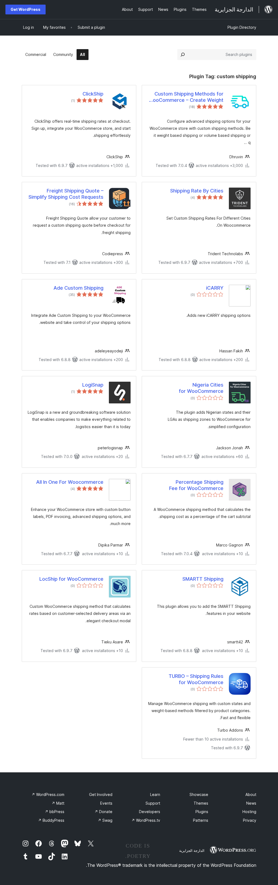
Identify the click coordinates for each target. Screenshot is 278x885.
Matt (58, 803)
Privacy (249, 820)
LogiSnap (92, 385)
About (250, 794)
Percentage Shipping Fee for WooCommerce (196, 485)
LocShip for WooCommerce (71, 579)
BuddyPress (51, 820)
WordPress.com (47, 794)
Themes (201, 803)
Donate (103, 811)
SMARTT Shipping (202, 579)
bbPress (54, 811)
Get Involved (100, 794)
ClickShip (93, 94)
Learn (155, 794)
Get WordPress (25, 9)
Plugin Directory (242, 27)
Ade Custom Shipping (78, 288)
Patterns (200, 820)
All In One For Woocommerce (69, 482)
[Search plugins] (182, 54)
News (251, 803)
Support (153, 803)
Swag (105, 820)
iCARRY (214, 288)
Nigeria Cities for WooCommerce (201, 388)
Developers (149, 811)
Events (106, 803)
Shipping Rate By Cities (196, 191)
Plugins (201, 811)
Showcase (198, 794)
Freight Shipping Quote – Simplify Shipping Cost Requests (66, 194)
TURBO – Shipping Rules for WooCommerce (196, 679)
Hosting (249, 811)
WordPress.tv (145, 820)
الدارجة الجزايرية (191, 850)
